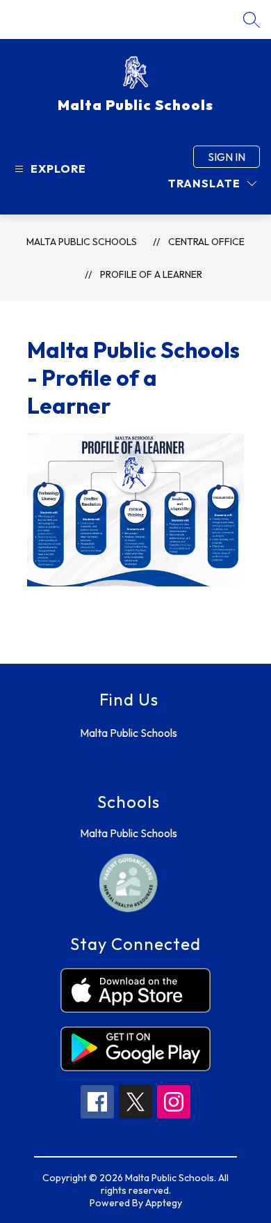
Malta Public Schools (81, 241)
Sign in (226, 157)
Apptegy (163, 1203)
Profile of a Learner (151, 274)
